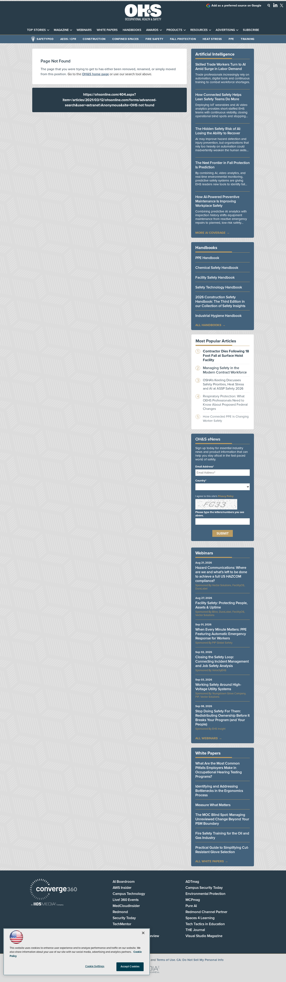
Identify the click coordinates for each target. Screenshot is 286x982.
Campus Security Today (204, 887)
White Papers (107, 30)
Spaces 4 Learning (200, 918)
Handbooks (132, 30)
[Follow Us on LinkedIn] (275, 5)
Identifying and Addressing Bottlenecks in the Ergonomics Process (219, 790)
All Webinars (206, 738)
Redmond (120, 912)
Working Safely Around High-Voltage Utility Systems (218, 686)
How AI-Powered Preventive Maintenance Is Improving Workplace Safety (217, 201)
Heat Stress (212, 39)
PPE (231, 39)
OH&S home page (95, 74)
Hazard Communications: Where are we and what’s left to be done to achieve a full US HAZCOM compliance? (221, 574)
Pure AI (191, 906)
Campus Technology (129, 894)
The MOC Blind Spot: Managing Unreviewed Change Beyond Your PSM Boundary (222, 819)
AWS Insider (122, 887)
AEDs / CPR (68, 39)
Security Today (124, 918)
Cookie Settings (94, 966)
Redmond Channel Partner (206, 912)
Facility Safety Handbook (215, 277)
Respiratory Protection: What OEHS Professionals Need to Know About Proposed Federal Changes (225, 402)
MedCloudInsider (126, 906)
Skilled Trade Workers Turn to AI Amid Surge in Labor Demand (220, 66)
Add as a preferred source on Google (236, 5)
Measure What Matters (213, 805)
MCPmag (193, 900)
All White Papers (209, 861)
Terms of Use (166, 960)
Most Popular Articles (216, 341)
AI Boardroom (124, 881)
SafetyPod (45, 39)
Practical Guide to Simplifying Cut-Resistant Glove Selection (222, 849)
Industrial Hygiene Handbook (218, 316)
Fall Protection (183, 39)
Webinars (84, 30)
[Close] (143, 933)
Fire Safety (154, 39)
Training (247, 39)
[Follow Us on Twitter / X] (281, 5)
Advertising (225, 30)
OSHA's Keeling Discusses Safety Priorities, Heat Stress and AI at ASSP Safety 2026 (223, 384)
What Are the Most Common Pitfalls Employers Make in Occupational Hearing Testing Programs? (218, 770)
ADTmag (192, 881)
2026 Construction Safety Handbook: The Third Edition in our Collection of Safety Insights (220, 301)
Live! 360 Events (126, 900)
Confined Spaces (125, 39)
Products (174, 30)
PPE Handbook (207, 258)
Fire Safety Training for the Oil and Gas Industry (222, 835)
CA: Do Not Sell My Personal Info (200, 960)
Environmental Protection (205, 894)
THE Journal (195, 930)
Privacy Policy (225, 496)
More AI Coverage (210, 233)
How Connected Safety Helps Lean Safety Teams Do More (218, 97)
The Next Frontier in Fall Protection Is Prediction (222, 165)
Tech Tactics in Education (205, 924)
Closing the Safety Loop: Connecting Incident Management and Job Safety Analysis (222, 661)
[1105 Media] (47, 904)
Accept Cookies (130, 966)
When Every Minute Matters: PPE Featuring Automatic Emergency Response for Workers (221, 633)
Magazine (61, 30)
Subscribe (251, 30)
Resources (199, 30)
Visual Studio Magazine (204, 936)
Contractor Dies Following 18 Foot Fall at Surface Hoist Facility (226, 355)
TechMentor (122, 924)
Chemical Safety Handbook (216, 268)
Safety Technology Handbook (218, 287)
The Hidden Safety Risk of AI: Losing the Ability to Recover (218, 131)
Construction (94, 39)
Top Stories (36, 30)
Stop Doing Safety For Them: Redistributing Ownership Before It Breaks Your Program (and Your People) (222, 718)
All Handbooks (208, 325)
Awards (152, 30)
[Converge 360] (53, 890)
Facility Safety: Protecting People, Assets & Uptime (221, 605)
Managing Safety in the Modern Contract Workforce (225, 370)
